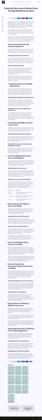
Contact (38, 418)
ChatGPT (18, 18)
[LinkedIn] (3, 27)
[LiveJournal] (3, 29)
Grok (27, 18)
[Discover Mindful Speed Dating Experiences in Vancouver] (27, 408)
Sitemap (32, 418)
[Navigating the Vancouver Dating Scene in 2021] (14, 408)
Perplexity (23, 18)
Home (13, 4)
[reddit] (3, 31)
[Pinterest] (3, 25)
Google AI (30, 18)
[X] (3, 19)
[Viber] (3, 21)
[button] (35, 2)
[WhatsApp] (3, 23)
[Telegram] (3, 16)
